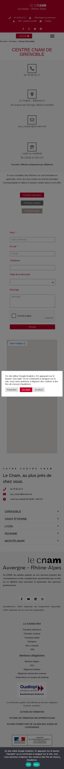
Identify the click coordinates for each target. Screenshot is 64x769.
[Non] (60, 758)
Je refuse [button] (39, 390)
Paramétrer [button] (12, 390)
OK (28, 764)
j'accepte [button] (26, 389)
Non (36, 764)
